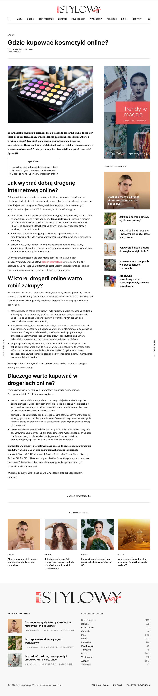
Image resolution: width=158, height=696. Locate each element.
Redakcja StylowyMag (23, 49)
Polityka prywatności (138, 685)
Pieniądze (86, 642)
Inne (83, 635)
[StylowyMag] (79, 9)
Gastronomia (87, 627)
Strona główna (100, 685)
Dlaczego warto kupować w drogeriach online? (33, 174)
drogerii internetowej (52, 262)
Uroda (11, 35)
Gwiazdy (85, 631)
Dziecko (85, 624)
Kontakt (117, 685)
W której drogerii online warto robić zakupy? (32, 170)
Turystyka (86, 650)
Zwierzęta (86, 664)
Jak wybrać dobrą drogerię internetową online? (33, 167)
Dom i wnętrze (88, 620)
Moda (84, 639)
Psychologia (87, 646)
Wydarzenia (87, 657)
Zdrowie (85, 661)
